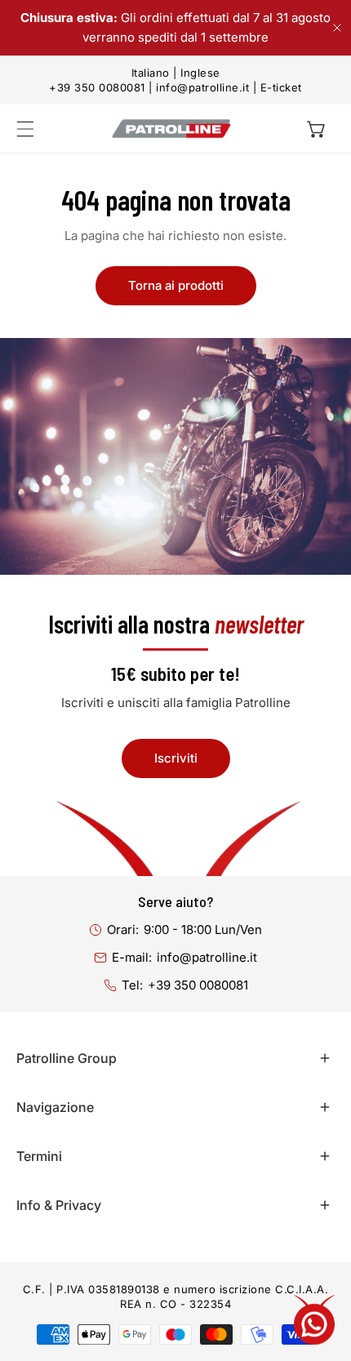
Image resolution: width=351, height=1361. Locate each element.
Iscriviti (176, 758)
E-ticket (281, 87)
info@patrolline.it (202, 87)
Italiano (150, 72)
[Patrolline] (171, 128)
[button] (317, 129)
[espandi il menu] (25, 129)
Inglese (200, 72)
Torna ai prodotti (176, 285)
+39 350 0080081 (97, 87)
